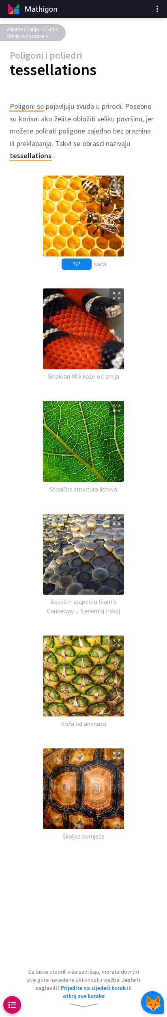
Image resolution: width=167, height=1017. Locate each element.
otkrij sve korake (84, 996)
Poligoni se (27, 106)
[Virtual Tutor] (152, 1002)
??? (76, 264)
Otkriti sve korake (25, 36)
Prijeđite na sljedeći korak (93, 988)
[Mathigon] (31, 9)
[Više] (157, 9)
